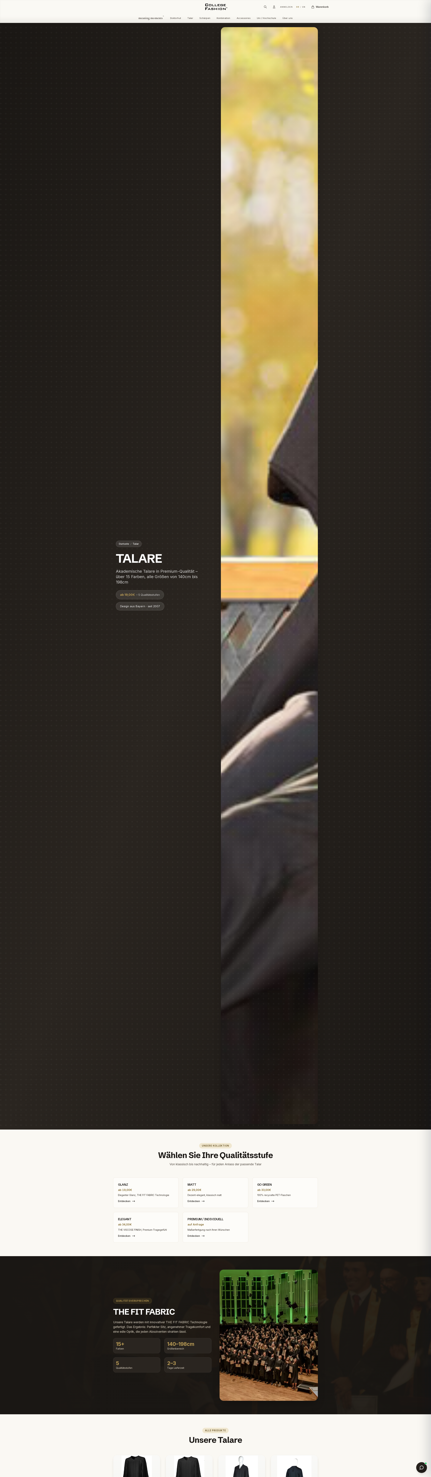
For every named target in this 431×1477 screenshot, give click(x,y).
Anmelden (286, 7)
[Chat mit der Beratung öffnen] (421, 1467)
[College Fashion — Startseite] (215, 7)
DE (297, 7)
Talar (190, 18)
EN (303, 7)
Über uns (288, 18)
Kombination (223, 18)
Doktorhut (175, 18)
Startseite (124, 543)
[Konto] (274, 7)
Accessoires (244, 18)
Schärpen (205, 18)
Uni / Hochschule (266, 18)
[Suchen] (265, 7)
